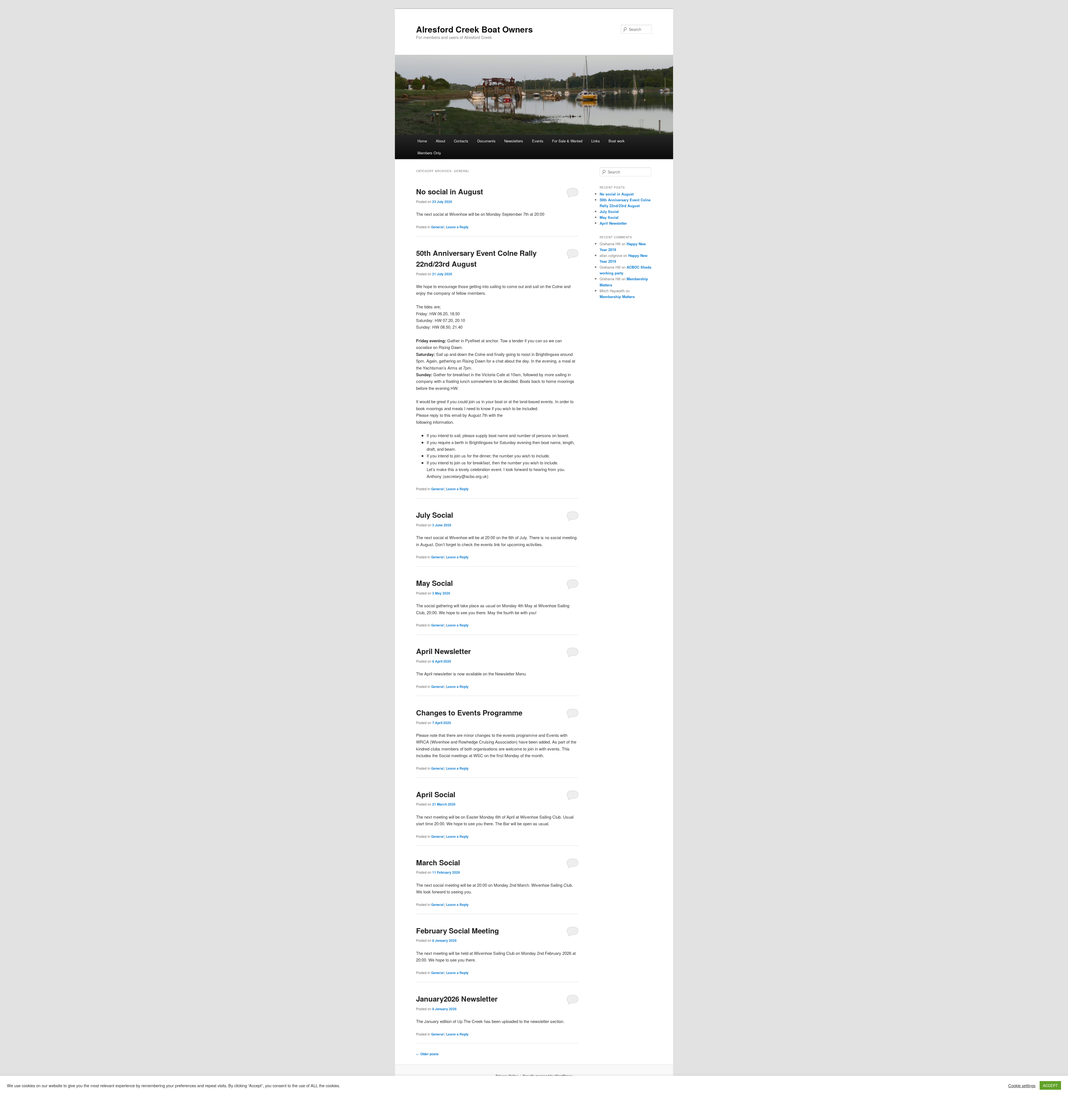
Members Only (429, 152)
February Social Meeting (457, 930)
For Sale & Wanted (567, 140)
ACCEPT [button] (1050, 1085)
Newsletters (513, 140)
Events (537, 140)
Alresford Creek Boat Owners (474, 29)
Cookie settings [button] (1021, 1085)
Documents (486, 140)
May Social (434, 583)
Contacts (461, 140)
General (437, 226)
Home (422, 140)
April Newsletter (443, 651)
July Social (434, 515)
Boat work (617, 140)
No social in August (449, 191)
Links (595, 140)
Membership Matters (617, 296)
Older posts (427, 1053)
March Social (438, 862)
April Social (435, 794)
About (440, 140)
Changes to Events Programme (469, 712)
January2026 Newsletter (457, 999)
